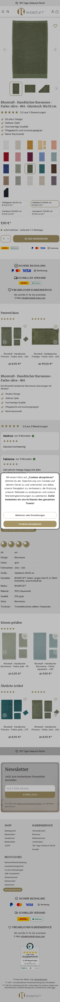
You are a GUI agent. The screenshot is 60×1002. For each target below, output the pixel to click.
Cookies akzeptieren (30, 524)
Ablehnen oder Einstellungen (30, 515)
